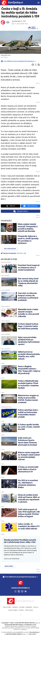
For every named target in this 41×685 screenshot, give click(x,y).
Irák (24, 253)
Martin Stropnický (9, 253)
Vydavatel (29, 607)
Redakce (15, 607)
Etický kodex (7, 607)
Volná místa (29, 610)
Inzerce (35, 607)
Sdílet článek (33, 27)
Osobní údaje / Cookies (16, 610)
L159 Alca (20, 253)
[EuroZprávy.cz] (14, 2)
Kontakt (21, 607)
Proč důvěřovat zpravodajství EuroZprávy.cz (19, 61)
